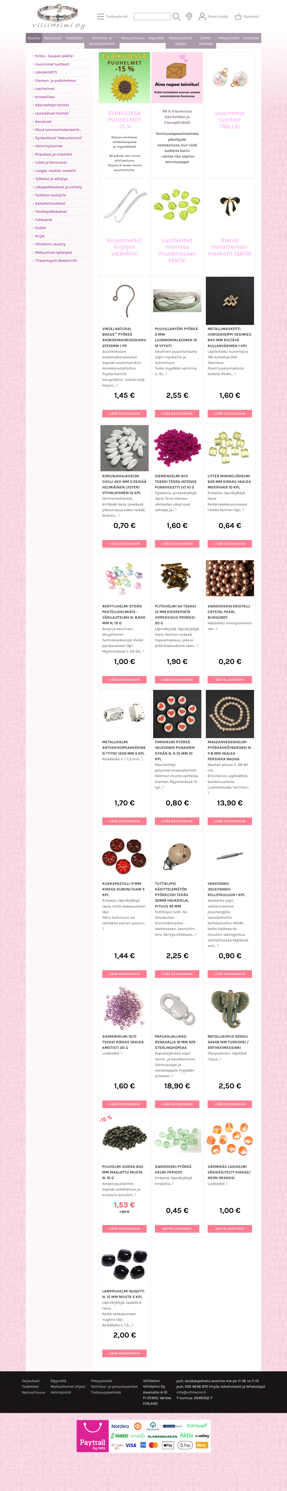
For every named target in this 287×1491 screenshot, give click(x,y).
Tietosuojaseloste (106, 1392)
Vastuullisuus (133, 38)
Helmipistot (61, 1392)
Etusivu (34, 38)
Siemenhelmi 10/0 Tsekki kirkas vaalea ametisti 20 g (123, 1042)
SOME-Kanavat (206, 41)
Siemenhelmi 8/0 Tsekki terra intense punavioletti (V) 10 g (176, 481)
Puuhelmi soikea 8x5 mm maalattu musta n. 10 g (122, 1172)
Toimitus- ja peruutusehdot (102, 41)
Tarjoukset (53, 38)
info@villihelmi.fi (191, 1392)
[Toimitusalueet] (189, 16)
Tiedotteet (74, 38)
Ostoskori (251, 38)
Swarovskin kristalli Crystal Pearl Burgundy (229, 612)
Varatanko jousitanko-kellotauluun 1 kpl (226, 889)
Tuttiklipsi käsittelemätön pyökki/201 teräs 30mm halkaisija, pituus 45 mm (172, 895)
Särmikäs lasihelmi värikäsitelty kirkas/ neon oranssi (229, 1172)
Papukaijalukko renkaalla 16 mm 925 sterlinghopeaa (175, 1042)
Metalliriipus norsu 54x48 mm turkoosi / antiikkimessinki (228, 1042)
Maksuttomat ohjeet (180, 41)
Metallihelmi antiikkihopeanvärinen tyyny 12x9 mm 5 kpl (124, 747)
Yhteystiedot (228, 38)
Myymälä (156, 38)
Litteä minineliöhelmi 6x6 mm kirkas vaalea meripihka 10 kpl (229, 481)
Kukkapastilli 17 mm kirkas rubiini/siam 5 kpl (123, 889)
